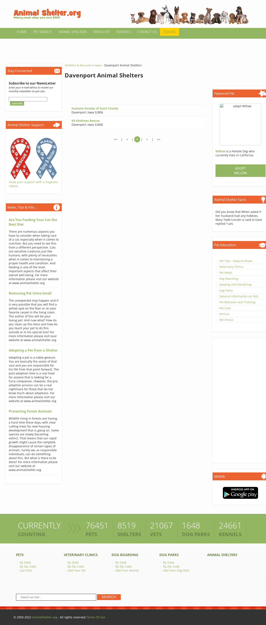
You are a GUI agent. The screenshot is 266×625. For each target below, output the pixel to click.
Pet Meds (225, 273)
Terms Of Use (95, 617)
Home (22, 32)
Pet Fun (224, 314)
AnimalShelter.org (44, 617)
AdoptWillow (240, 170)
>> (158, 139)
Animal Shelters (73, 32)
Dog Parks (226, 290)
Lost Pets (26, 570)
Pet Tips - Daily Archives (235, 261)
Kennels (124, 32)
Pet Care (225, 308)
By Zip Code (28, 566)
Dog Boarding (228, 279)
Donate (169, 32)
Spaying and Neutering (235, 284)
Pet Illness (226, 320)
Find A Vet (102, 32)
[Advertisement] (133, 48)
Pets (20, 555)
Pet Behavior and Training (237, 302)
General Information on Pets (239, 296)
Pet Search (42, 32)
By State (25, 562)
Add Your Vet (77, 570)
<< (115, 139)
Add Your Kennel (127, 570)
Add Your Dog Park (176, 570)
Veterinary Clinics (231, 267)
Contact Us (147, 32)
